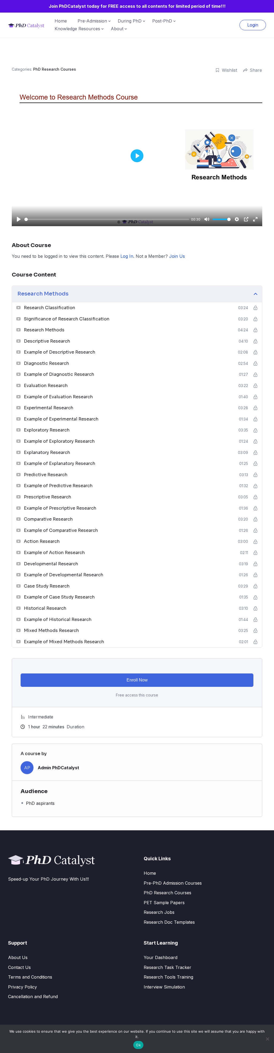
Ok (138, 1045)
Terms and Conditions (30, 977)
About (117, 28)
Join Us (177, 256)
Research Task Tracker (167, 967)
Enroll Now (137, 680)
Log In (126, 256)
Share (256, 70)
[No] (267, 1038)
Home (61, 21)
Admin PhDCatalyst (58, 767)
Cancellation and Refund (33, 996)
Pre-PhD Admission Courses (173, 883)
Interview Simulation (164, 987)
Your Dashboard (160, 957)
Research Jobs (159, 912)
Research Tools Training (168, 977)
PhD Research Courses (54, 69)
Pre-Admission (92, 21)
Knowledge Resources (77, 28)
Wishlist (229, 70)
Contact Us (19, 967)
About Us (18, 957)
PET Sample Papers (164, 902)
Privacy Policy (22, 987)
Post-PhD (162, 21)
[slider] (106, 219)
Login (252, 25)
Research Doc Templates (169, 922)
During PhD (130, 21)
